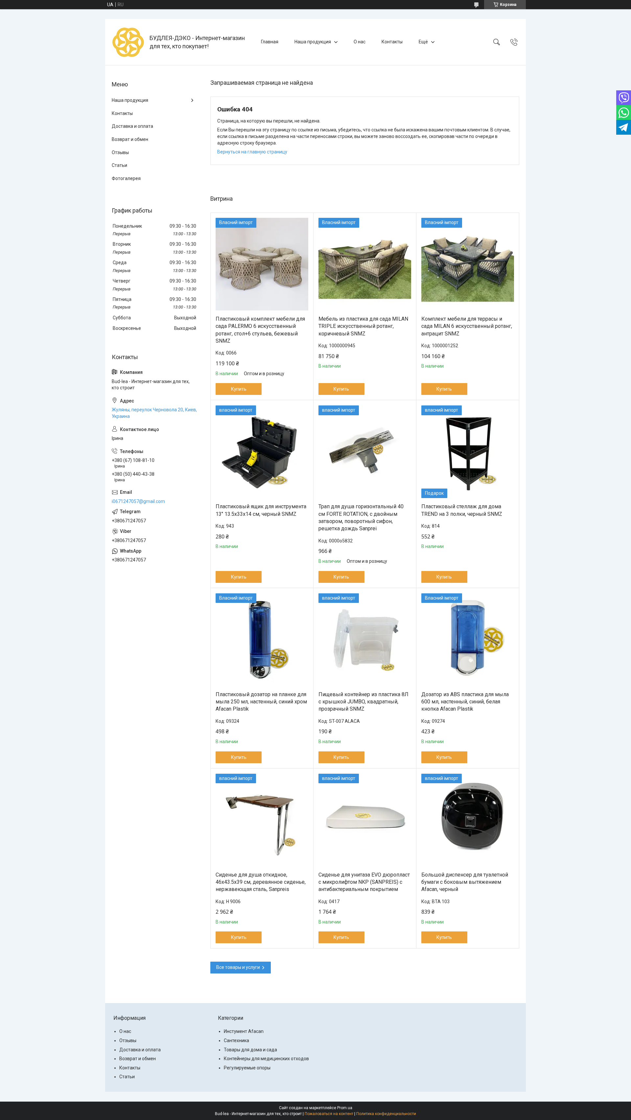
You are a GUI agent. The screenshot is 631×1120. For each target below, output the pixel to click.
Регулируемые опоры (247, 1067)
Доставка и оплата (132, 126)
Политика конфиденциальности (386, 1113)
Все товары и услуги (238, 967)
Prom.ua (344, 1108)
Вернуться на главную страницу (252, 151)
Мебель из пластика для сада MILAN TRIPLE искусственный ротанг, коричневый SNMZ (363, 326)
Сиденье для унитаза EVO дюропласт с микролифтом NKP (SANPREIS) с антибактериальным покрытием (364, 882)
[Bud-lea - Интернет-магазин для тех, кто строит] (128, 42)
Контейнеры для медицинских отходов (266, 1058)
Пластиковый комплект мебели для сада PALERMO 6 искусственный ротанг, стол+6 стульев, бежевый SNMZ (260, 330)
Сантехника (236, 1040)
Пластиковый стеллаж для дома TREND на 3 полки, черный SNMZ (461, 510)
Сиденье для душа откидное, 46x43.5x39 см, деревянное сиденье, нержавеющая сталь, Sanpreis (261, 882)
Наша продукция (312, 41)
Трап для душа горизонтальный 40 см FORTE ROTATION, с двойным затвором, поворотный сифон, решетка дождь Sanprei (361, 517)
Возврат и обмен (130, 139)
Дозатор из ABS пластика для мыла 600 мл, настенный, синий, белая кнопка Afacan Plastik (465, 701)
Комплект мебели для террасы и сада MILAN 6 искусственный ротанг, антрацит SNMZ (466, 326)
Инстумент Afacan (244, 1031)
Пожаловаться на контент (329, 1113)
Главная (269, 41)
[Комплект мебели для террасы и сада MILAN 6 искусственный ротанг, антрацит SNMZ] (467, 264)
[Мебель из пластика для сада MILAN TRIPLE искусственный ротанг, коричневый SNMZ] (364, 264)
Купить (238, 389)
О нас (359, 41)
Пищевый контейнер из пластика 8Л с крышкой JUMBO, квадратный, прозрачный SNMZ (363, 701)
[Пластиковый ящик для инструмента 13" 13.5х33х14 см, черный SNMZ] (262, 451)
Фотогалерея (126, 178)
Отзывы (120, 152)
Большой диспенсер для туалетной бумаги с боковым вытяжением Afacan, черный (464, 882)
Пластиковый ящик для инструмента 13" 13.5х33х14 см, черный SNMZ (261, 510)
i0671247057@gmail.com (138, 501)
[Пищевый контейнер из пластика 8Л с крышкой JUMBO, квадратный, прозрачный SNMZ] (364, 639)
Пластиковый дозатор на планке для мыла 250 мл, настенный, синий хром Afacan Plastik (261, 701)
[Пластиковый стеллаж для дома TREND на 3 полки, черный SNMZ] (467, 451)
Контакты (392, 41)
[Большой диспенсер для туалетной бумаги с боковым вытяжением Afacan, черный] (467, 820)
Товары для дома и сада (250, 1049)
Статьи (119, 165)
